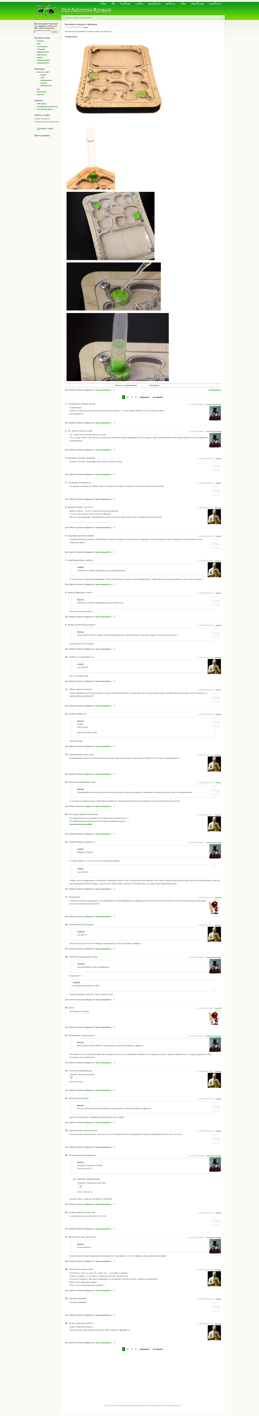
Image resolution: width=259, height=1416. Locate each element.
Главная (68, 17)
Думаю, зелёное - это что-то (80, 507)
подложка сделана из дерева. (81, 536)
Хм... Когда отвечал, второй (80, 431)
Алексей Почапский (213, 404)
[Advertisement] (143, 1375)
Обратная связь (197, 4)
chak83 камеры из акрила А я (82, 842)
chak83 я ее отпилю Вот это (81, 657)
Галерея (103, 4)
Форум (183, 4)
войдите (88, 390)
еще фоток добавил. (78, 1299)
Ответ (71, 1008)
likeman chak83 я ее (77, 714)
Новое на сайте (43, 72)
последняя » (158, 397)
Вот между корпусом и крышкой (83, 814)
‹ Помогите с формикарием (125, 385)
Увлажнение (74, 897)
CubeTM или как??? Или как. (81, 925)
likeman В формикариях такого (82, 782)
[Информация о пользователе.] (215, 420)
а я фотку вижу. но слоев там (82, 1212)
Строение (139, 4)
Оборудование (86, 17)
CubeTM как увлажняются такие (83, 957)
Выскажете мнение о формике (81, 458)
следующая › (144, 397)
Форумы (76, 17)
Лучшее (44, 83)
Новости (40, 94)
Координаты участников (47, 106)
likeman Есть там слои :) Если (82, 1237)
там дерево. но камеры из (79, 483)
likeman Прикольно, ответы (80, 593)
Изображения (46, 80)
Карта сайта (42, 92)
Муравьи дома (155, 4)
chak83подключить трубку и (80, 560)
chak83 (85, 27)
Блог (43, 77)
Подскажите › (154, 385)
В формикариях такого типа (81, 755)
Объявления (46, 86)
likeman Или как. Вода (79, 1098)
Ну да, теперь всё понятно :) (81, 1323)
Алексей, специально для (80, 1071)
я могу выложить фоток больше (83, 1131)
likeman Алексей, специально (82, 1155)
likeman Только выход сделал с (82, 625)
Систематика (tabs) (45, 109)
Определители (215, 4)
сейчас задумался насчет (80, 689)
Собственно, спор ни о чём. (81, 1269)
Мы (38, 89)
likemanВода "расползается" (82, 1035)
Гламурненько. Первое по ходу (81, 404)
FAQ (113, 4)
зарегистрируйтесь (103, 390)
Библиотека (170, 4)
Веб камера (41, 104)
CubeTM (218, 897)
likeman (218, 508)
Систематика (125, 4)
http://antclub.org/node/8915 (81, 824)
